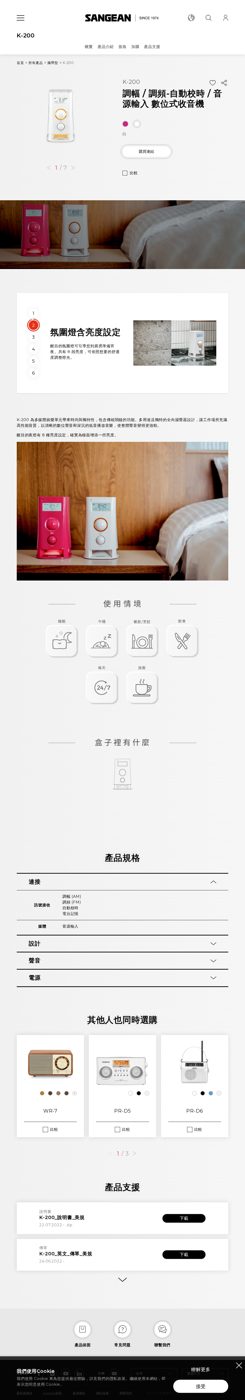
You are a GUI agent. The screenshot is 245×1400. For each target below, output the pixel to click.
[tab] (122, 882)
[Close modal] (239, 1365)
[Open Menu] (20, 18)
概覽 (89, 46)
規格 (122, 46)
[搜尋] (208, 18)
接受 (201, 1386)
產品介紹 (106, 46)
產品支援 (152, 46)
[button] (48, 168)
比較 (134, 173)
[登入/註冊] (225, 18)
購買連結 (146, 151)
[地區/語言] (191, 18)
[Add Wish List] (212, 83)
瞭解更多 (200, 1369)
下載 (184, 1218)
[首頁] (123, 17)
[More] (122, 1279)
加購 (135, 46)
